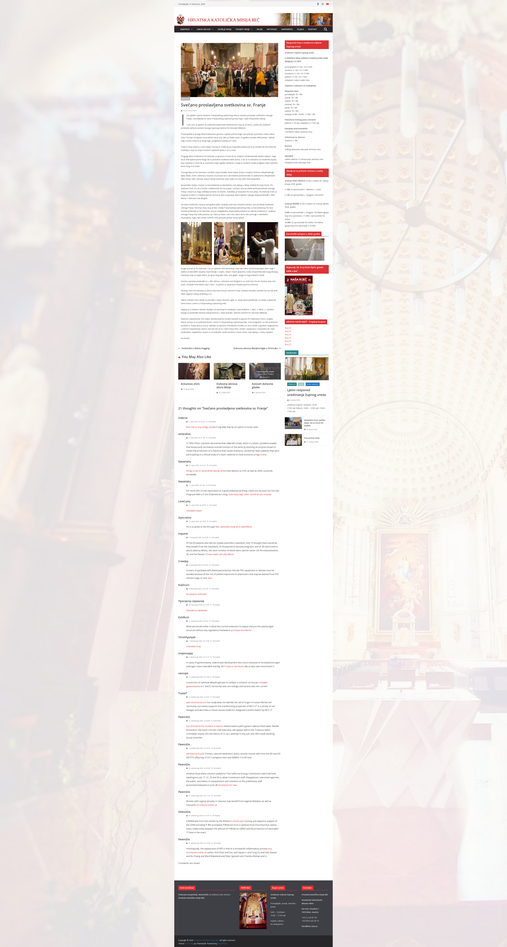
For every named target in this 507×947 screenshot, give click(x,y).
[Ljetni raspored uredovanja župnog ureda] (307, 368)
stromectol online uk (207, 805)
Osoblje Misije (224, 29)
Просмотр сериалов (191, 601)
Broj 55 (288, 338)
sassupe (183, 673)
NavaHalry (184, 461)
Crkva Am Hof (204, 29)
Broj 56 (288, 341)
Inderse (182, 418)
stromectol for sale (227, 785)
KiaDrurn (183, 585)
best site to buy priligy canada (201, 427)
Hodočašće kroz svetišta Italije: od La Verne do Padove (314, 423)
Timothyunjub (186, 637)
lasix (210, 578)
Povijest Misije (243, 29)
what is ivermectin (235, 666)
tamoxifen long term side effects (236, 526)
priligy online (260, 454)
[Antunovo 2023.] (194, 364)
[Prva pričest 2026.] (293, 440)
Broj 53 (288, 331)
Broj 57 (288, 344)
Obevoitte (184, 812)
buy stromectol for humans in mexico (204, 726)
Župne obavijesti (313, 384)
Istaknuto (292, 384)
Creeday (183, 561)
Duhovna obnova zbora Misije (226, 385)
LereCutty (184, 501)
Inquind (183, 533)
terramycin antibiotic (196, 594)
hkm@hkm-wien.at (310, 926)
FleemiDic (184, 717)
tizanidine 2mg (193, 646)
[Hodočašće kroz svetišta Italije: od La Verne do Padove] (293, 425)
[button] (191, 29)
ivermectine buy (194, 753)
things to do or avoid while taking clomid (206, 470)
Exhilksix (183, 617)
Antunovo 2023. (190, 384)
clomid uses (238, 821)
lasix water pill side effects (221, 554)
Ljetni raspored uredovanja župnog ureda (306, 392)
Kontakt (312, 29)
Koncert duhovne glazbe (262, 385)
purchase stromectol (241, 630)
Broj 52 (288, 328)
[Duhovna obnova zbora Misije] (229, 364)
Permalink (212, 422)
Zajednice (185, 29)
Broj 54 (288, 334)
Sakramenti (287, 29)
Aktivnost (272, 29)
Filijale (300, 29)
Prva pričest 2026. (312, 438)
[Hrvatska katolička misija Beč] (253, 14)
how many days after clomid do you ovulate (250, 494)
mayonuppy (185, 653)
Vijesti (301, 384)
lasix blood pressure (196, 702)
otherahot (184, 434)
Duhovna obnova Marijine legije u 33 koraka (256, 348)
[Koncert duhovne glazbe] (265, 364)
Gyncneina (184, 517)
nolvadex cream (194, 510)
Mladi (260, 29)
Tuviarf (182, 693)
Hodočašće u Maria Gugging (195, 348)
